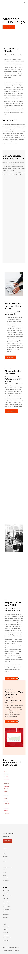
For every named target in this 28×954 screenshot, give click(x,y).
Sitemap (16, 947)
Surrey (4, 853)
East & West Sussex (7, 867)
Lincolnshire (6, 935)
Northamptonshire (7, 895)
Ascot (5, 771)
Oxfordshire (5, 917)
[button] (24, 2)
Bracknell (6, 774)
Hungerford (6, 783)
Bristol (4, 875)
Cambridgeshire (6, 909)
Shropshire (5, 898)
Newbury (6, 788)
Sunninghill (6, 803)
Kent (4, 864)
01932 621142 (6, 836)
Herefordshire (6, 890)
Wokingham (6, 813)
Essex (4, 861)
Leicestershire (6, 893)
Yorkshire (5, 929)
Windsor (5, 810)
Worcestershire (6, 901)
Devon (4, 872)
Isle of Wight (6, 880)
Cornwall (5, 869)
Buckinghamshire (7, 906)
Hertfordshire (6, 914)
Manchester (5, 927)
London (5, 851)
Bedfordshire (6, 903)
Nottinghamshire (7, 937)
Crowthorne (6, 779)
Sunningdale (6, 800)
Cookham (6, 776)
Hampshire (5, 859)
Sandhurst (6, 795)
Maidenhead (6, 786)
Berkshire (5, 856)
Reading (5, 791)
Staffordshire (6, 940)
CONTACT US (7, 840)
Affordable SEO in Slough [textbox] (14, 20)
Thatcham (6, 808)
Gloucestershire (6, 911)
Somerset (5, 878)
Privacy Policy (11, 947)
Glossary (4, 947)
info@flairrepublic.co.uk (8, 833)
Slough (5, 798)
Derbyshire (5, 932)
